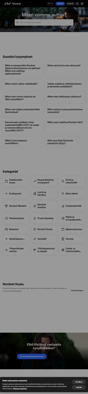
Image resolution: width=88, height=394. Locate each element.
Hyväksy (78, 382)
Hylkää (79, 387)
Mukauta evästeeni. (20, 389)
